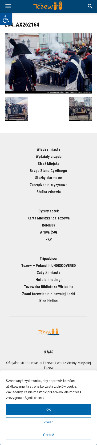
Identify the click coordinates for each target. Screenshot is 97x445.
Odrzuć (48, 435)
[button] (6, 19)
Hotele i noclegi (48, 279)
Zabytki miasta (48, 272)
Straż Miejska (49, 163)
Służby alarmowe (48, 178)
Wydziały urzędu (48, 156)
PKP (48, 239)
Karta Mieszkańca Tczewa (49, 218)
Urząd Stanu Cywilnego (48, 170)
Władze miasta (48, 149)
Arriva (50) (48, 232)
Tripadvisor (49, 258)
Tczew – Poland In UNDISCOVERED (48, 265)
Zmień (48, 422)
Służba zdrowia (48, 192)
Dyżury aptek (48, 211)
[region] (48, 407)
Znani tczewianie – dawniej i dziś (48, 294)
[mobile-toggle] (8, 6)
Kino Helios (48, 301)
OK (48, 409)
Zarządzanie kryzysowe (49, 185)
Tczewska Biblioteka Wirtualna (48, 287)
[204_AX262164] (48, 92)
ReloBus (48, 225)
